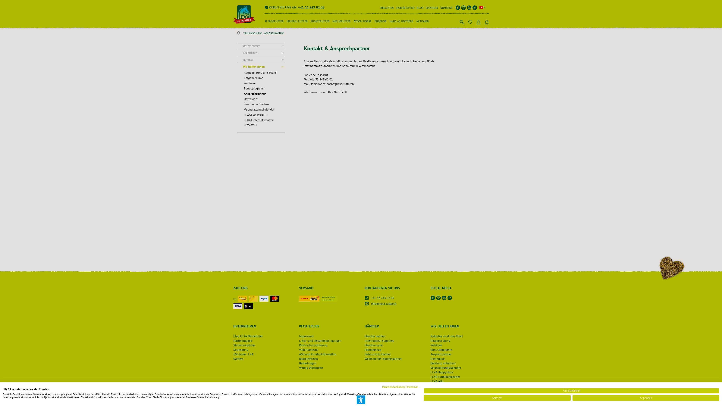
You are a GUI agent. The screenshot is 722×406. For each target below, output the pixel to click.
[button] (361, 399)
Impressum (412, 387)
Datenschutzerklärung (393, 387)
